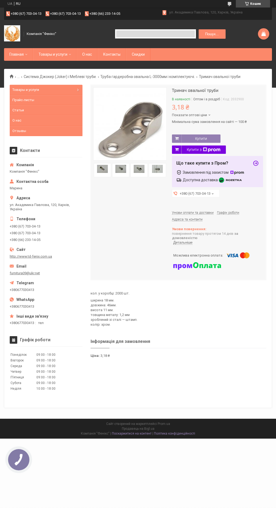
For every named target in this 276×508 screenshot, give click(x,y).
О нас (87, 54)
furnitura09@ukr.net (25, 273)
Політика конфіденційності (174, 433)
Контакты (111, 54)
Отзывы (19, 131)
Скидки (138, 54)
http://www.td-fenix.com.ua (31, 256)
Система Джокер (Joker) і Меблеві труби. (60, 76)
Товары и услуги (53, 54)
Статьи (18, 110)
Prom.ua (164, 424)
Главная (16, 54)
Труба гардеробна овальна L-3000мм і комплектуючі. (147, 76)
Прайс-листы (23, 100)
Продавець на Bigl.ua (138, 429)
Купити (201, 138)
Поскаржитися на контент (131, 433)
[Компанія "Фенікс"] (12, 33)
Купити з (194, 149)
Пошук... (212, 34)
